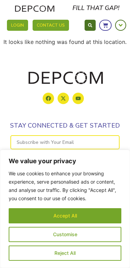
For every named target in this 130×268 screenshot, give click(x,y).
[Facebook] (48, 98)
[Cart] (105, 25)
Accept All (65, 216)
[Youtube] (78, 98)
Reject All (65, 253)
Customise (65, 234)
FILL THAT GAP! (95, 8)
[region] (65, 209)
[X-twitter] (63, 98)
